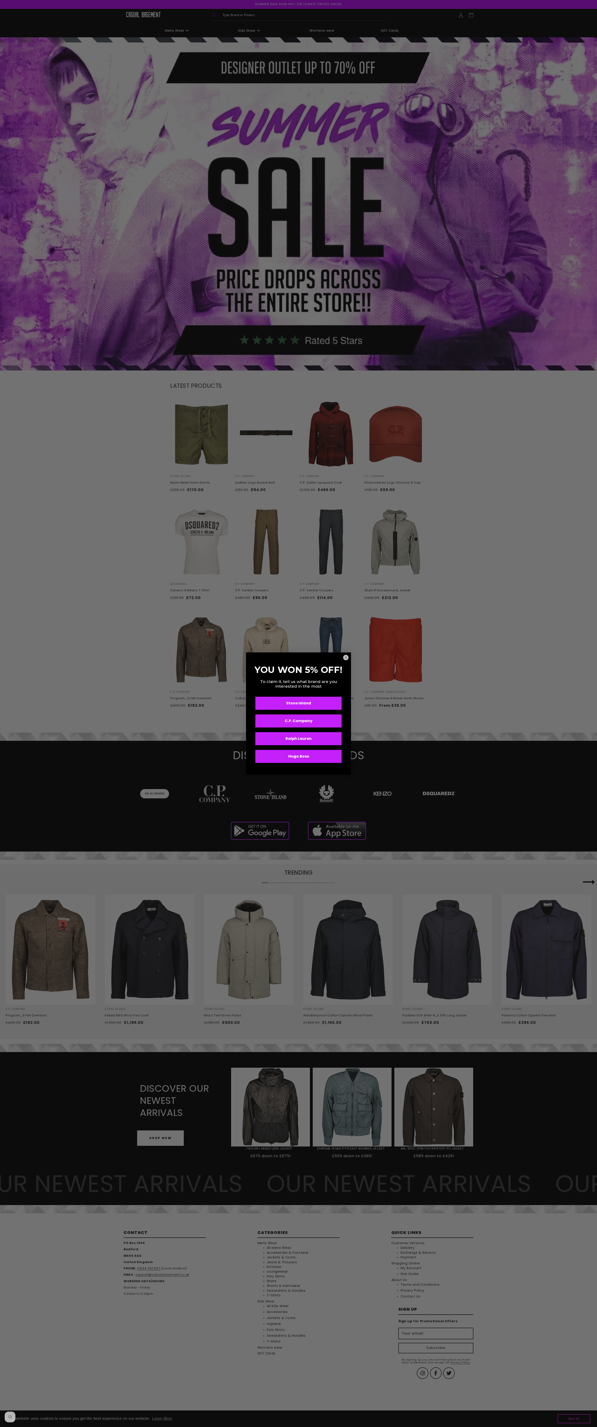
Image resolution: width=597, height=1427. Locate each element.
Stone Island (298, 703)
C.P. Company (298, 721)
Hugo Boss (298, 756)
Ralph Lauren (298, 738)
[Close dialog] (346, 657)
